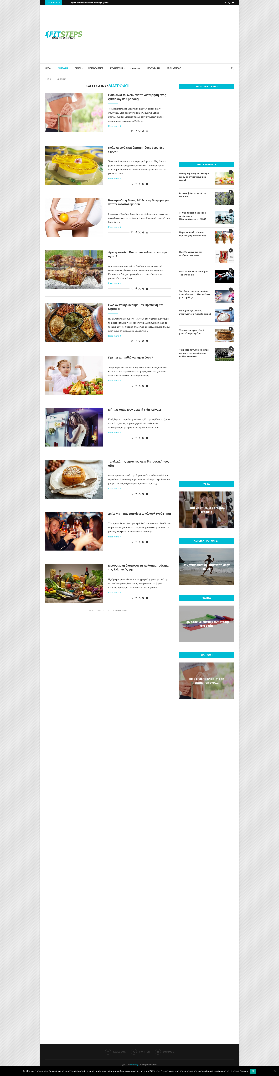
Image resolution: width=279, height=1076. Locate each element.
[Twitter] (229, 2)
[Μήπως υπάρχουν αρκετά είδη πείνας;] (74, 427)
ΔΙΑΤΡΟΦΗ (63, 68)
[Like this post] (132, 131)
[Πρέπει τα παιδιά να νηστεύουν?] (74, 375)
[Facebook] (225, 2)
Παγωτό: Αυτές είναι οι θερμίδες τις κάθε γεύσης (192, 234)
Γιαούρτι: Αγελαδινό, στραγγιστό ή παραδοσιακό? (195, 312)
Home (48, 78)
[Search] (232, 68)
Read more (113, 126)
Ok (253, 1071)
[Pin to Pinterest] (143, 131)
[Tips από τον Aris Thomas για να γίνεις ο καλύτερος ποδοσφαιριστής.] (224, 354)
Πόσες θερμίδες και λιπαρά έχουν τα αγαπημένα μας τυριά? (194, 176)
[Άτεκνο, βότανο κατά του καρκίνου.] (224, 198)
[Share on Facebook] (136, 131)
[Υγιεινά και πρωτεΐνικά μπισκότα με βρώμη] (224, 335)
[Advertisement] (172, 34)
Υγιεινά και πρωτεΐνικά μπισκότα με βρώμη (191, 332)
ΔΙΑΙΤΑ (78, 68)
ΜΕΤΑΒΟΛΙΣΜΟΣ (95, 68)
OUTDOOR (135, 68)
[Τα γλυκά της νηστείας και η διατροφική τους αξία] (74, 479)
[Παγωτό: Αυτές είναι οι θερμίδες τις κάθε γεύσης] (224, 237)
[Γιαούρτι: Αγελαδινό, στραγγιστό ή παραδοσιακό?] (224, 315)
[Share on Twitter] (139, 131)
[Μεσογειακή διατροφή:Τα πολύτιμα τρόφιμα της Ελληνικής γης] (74, 583)
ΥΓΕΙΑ (48, 68)
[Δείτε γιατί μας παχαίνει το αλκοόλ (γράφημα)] (74, 531)
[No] (275, 1071)
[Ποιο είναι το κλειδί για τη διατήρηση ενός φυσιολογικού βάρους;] (74, 112)
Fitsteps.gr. (135, 1064)
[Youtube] (233, 2)
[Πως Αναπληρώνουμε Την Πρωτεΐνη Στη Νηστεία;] (74, 322)
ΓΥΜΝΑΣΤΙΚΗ (116, 68)
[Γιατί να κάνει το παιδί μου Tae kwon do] (224, 276)
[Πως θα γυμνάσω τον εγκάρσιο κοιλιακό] (224, 256)
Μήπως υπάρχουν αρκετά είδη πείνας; (134, 409)
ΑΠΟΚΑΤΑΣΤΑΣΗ (174, 68)
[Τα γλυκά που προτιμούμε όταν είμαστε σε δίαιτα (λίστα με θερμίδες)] (224, 296)
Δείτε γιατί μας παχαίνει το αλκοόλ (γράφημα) (139, 513)
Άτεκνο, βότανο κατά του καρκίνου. (192, 195)
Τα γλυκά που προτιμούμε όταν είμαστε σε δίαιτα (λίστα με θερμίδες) (195, 294)
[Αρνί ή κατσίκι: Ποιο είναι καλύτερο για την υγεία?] (74, 269)
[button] (65, 2)
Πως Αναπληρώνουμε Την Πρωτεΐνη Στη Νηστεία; (93, 3)
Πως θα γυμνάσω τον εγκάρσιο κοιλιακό (190, 253)
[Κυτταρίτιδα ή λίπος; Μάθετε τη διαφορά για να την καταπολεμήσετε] (74, 217)
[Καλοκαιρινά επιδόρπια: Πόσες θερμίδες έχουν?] (74, 165)
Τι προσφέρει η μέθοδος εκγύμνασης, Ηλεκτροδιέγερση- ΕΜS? (192, 215)
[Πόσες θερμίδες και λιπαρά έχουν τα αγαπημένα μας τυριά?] (224, 178)
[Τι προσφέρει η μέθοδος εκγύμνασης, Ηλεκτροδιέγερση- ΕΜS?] (224, 217)
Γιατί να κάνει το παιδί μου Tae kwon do (193, 273)
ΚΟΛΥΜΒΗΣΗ (153, 68)
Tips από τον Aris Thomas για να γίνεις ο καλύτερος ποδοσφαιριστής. (194, 352)
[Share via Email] (147, 131)
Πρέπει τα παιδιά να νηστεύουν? (130, 357)
